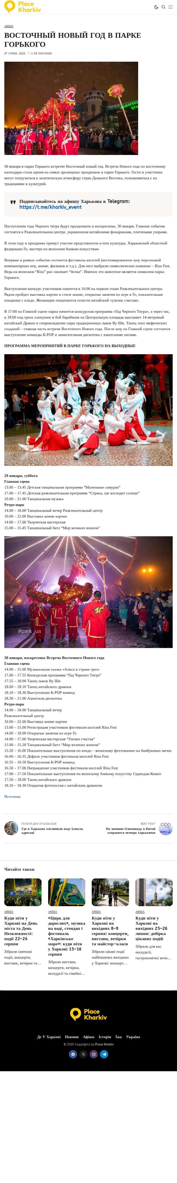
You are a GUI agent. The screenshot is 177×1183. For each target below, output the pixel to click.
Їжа (118, 1037)
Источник (12, 796)
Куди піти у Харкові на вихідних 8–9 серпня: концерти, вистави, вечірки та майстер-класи (110, 931)
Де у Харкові (49, 1037)
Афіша (88, 1037)
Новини (72, 1037)
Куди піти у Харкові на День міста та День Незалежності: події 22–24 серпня (21, 931)
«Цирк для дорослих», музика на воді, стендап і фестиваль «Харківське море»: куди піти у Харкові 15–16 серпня (66, 936)
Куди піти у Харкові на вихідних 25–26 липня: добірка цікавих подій (152, 928)
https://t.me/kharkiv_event (50, 207)
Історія (105, 1037)
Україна (133, 1037)
